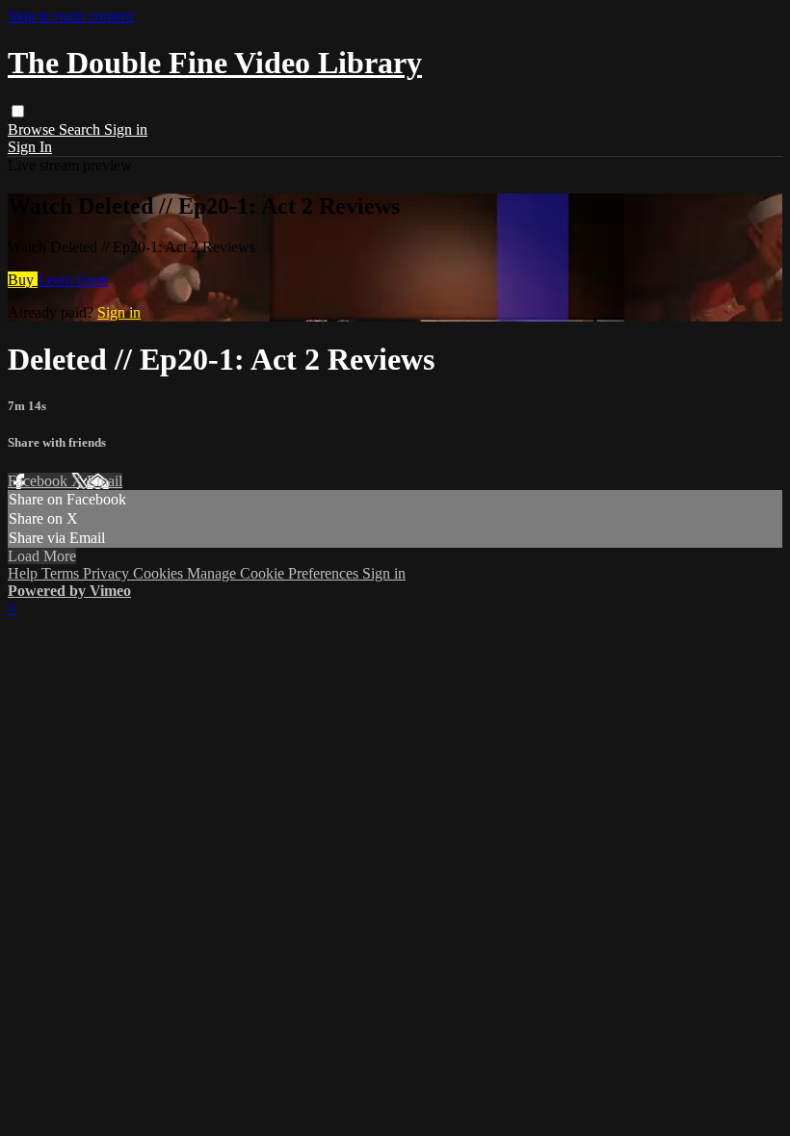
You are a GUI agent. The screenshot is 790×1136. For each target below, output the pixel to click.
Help (24, 573)
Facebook (39, 481)
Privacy (108, 573)
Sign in (125, 129)
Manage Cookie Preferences (274, 573)
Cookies (160, 573)
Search (81, 129)
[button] (18, 111)
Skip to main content (70, 16)
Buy (23, 279)
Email (104, 481)
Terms (62, 573)
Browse (33, 129)
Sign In (30, 147)
